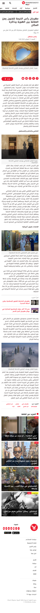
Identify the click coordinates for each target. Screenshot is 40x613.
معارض (17, 404)
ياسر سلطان (32, 36)
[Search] (10, 3)
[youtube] (11, 528)
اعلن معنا (33, 554)
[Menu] (3, 3)
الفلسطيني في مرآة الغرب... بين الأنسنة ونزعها (20, 487)
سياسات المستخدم (31, 540)
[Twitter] (16, 528)
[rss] (4, 528)
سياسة (27, 8)
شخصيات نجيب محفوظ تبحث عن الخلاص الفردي (21, 462)
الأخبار (35, 8)
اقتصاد (14, 8)
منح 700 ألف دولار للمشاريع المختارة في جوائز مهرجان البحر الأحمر (16, 310)
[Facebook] (19, 528)
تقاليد (18, 406)
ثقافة (7, 8)
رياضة (34, 584)
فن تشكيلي (9, 404)
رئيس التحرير (32, 547)
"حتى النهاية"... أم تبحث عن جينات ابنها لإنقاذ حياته (21, 437)
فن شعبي (25, 406)
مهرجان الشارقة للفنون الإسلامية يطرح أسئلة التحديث (16, 302)
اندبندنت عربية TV (31, 594)
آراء (21, 8)
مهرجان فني (25, 404)
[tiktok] (6, 528)
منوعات (34, 580)
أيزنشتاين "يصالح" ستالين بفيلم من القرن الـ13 (20, 512)
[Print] (23, 78)
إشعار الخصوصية (31, 543)
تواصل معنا (33, 550)
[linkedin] (9, 528)
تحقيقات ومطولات (31, 591)
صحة (35, 587)
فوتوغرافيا (34, 406)
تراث (13, 406)
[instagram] (14, 528)
